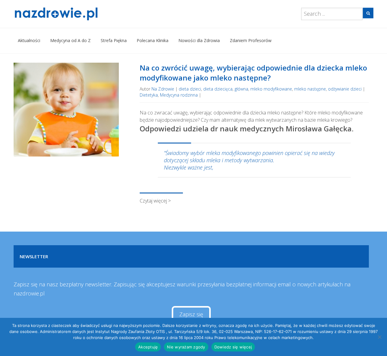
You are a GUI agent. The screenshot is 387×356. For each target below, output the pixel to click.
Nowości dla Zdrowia (199, 40)
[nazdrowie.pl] (74, 14)
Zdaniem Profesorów (251, 40)
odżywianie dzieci (345, 89)
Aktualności (29, 40)
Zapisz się (191, 314)
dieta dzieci (190, 89)
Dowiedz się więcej (233, 346)
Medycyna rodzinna (179, 95)
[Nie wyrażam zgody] (379, 337)
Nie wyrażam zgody (186, 346)
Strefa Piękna (114, 40)
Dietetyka (149, 95)
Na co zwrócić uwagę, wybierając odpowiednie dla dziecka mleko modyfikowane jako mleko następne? (253, 73)
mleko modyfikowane (271, 89)
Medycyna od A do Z (70, 40)
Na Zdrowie (162, 89)
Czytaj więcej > (155, 200)
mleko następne (310, 89)
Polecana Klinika (152, 40)
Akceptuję (148, 346)
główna (241, 89)
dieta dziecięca (218, 89)
